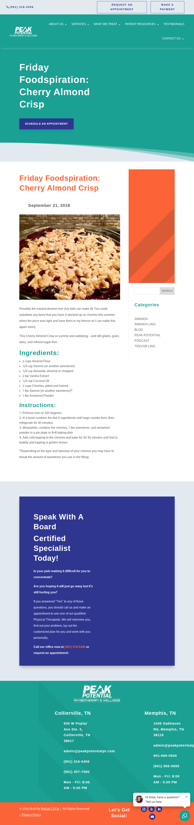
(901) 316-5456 (22, 7)
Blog (139, 330)
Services (78, 24)
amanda (141, 319)
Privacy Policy (31, 815)
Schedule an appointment (46, 123)
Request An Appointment (122, 7)
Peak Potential (148, 335)
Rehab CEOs (50, 809)
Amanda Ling (145, 324)
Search (167, 291)
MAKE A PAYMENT (167, 7)
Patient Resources (140, 24)
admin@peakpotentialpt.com (89, 751)
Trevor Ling (145, 346)
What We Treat (105, 24)
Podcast (142, 341)
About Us (56, 24)
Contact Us (171, 39)
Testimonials (173, 24)
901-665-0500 (165, 756)
